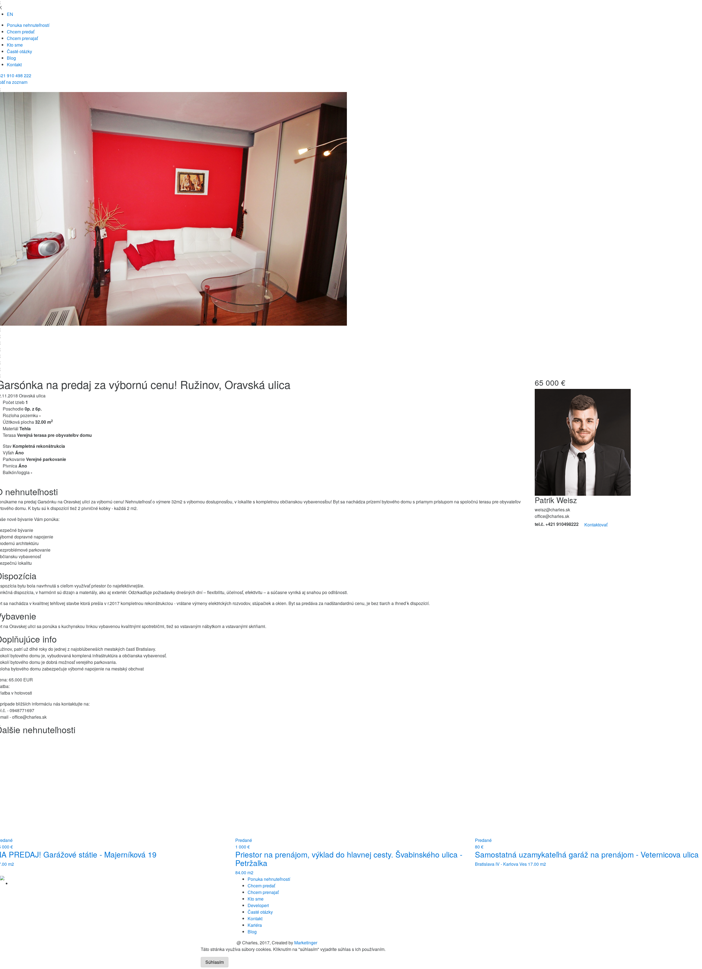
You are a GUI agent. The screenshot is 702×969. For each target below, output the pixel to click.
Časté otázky (19, 51)
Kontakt (14, 64)
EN (10, 14)
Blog (11, 58)
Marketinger (305, 942)
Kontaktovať (595, 524)
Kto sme (15, 45)
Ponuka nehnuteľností (28, 25)
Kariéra (255, 925)
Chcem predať (20, 31)
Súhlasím (214, 962)
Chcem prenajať (22, 38)
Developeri (258, 905)
